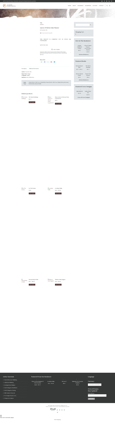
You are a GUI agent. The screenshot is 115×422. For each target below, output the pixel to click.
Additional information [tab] (34, 68)
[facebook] (104, 1)
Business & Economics (61, 51)
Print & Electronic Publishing (10, 379)
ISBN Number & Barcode (9, 393)
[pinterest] (106, 1)
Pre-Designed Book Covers (10, 395)
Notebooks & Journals (44, 53)
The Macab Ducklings (33, 97)
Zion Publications (30, 77)
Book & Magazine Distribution (10, 387)
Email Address (91, 393)
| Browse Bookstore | (83, 54)
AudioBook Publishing (9, 382)
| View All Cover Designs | (84, 97)
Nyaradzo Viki (44, 30)
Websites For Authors (9, 398)
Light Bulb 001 (79, 91)
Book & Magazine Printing (10, 390)
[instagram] (111, 1)
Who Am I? (64, 381)
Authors (46, 51)
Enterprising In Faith (33, 279)
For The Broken (32, 188)
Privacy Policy (55, 406)
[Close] (1, 416)
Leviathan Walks (58, 188)
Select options (32, 102)
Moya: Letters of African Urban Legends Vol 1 (62, 98)
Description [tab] (24, 68)
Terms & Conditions (49, 406)
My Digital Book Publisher (9, 385)
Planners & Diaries (57, 53)
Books (55, 51)
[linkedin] (109, 1)
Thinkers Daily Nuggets (60, 279)
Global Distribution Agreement (64, 406)
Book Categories (51, 51)
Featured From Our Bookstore (41, 377)
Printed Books (64, 53)
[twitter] (101, 1)
